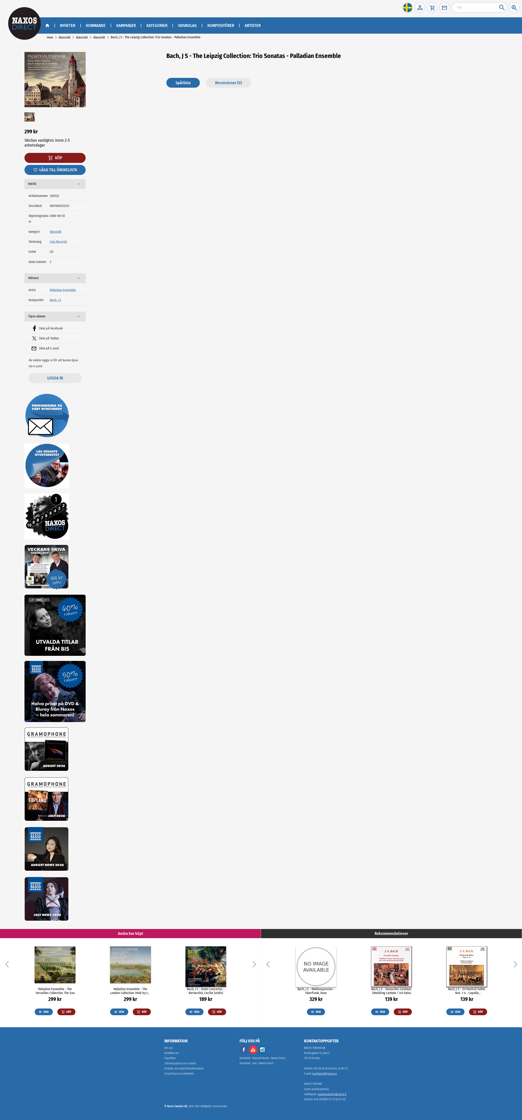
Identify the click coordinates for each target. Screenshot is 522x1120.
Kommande (96, 25)
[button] (407, 7)
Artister (253, 25)
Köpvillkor (170, 1058)
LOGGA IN (55, 378)
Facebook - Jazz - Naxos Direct (256, 1063)
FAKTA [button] (32, 184)
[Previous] (7, 964)
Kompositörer (220, 25)
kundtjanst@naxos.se (324, 1073)
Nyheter (67, 25)
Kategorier (156, 25)
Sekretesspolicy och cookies (180, 1063)
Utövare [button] (33, 278)
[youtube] (253, 1053)
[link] (50, 37)
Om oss (168, 1048)
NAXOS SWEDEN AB (314, 1048)
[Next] (254, 964)
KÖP (58, 157)
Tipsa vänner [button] (36, 316)
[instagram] (262, 1053)
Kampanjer (126, 25)
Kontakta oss (171, 1053)
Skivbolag (187, 25)
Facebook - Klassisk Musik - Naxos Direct (262, 1058)
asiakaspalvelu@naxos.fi (332, 1094)
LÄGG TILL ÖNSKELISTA (58, 169)
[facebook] (244, 1053)
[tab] (55, 184)
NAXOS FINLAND (313, 1084)
